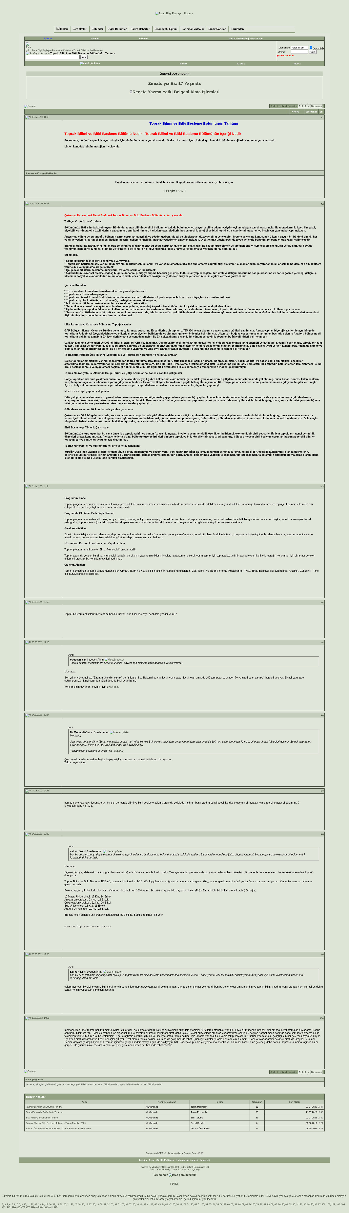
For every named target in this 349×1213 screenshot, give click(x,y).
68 (246, 1204)
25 (83, 1204)
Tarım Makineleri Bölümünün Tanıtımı (44, 1107)
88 (286, 1204)
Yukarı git (205, 1160)
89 (290, 1204)
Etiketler (143, 38)
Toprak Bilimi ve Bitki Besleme (88, 50)
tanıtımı (62, 1084)
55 (217, 1204)
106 (9, 1207)
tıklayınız (112, 686)
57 (225, 1204)
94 (308, 1204)
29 (97, 1204)
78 (257, 1204)
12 (32, 1204)
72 (119, 1204)
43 (156, 1204)
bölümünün (51, 1084)
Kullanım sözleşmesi (187, 1160)
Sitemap (94, 38)
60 (228, 1204)
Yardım (183, 63)
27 (90, 1204)
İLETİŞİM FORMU (174, 191)
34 (116, 1204)
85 (275, 1204)
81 (265, 1204)
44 (163, 1204)
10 (25, 1204)
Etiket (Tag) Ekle (34, 1079)
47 (170, 1204)
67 (36, 1204)
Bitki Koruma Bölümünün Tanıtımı (42, 1117)
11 (28, 1204)
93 (305, 1204)
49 (195, 1204)
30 (101, 1204)
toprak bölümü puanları (151, 1084)
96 (315, 1204)
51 (188, 1204)
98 (283, 1204)
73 (192, 1204)
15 (46, 1204)
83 (268, 1204)
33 (112, 1204)
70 (174, 1204)
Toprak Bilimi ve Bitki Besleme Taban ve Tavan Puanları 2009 (56, 1123)
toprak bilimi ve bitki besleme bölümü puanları (96, 1084)
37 (130, 1204)
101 (328, 1204)
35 (123, 1204)
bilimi (38, 1084)
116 (55, 1207)
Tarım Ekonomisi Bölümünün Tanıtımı (44, 1112)
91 (297, 1204)
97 (319, 1204)
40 (141, 1204)
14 (43, 1204)
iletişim (153, 1198)
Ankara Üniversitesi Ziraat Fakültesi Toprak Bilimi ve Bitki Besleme (58, 1128)
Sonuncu (316, 106)
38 (134, 1204)
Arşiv (151, 1160)
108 (23, 1207)
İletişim (143, 1160)
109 (28, 1207)
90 (294, 1204)
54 (206, 1204)
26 (86, 1204)
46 (166, 1204)
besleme (30, 1084)
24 (79, 1204)
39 (137, 1204)
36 (126, 1204)
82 (272, 1204)
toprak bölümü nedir (129, 1084)
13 (39, 1204)
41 (148, 1204)
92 (301, 1204)
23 (76, 1204)
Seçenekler (311, 111)
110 (13, 1207)
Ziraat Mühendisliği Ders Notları (246, 38)
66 (239, 1204)
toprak (70, 1084)
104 (343, 1204)
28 (94, 1204)
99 (145, 1204)
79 (261, 1204)
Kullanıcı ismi (284, 47)
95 (312, 1204)
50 (177, 1204)
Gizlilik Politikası (165, 1160)
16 (50, 1204)
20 (65, 1204)
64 (214, 1204)
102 (333, 1204)
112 (37, 1207)
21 (68, 1204)
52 (199, 1204)
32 (108, 1204)
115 (51, 1207)
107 (18, 1207)
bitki (43, 1084)
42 (152, 1204)
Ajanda (241, 63)
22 (72, 1204)
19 (61, 1204)
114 (46, 1207)
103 (338, 1204)
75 (254, 1204)
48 (181, 1204)
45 (159, 1204)
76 (250, 1204)
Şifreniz (281, 52)
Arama (297, 63)
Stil (321, 111)
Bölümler (66, 50)
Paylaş (295, 111)
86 (279, 1204)
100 (323, 1204)
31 (105, 1204)
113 (41, 1207)
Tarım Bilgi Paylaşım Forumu (46, 50)
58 (232, 1204)
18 (57, 1204)
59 (235, 1204)
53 (203, 1204)
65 (210, 1204)
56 (221, 1204)
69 (243, 1204)
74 (185, 1204)
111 (32, 1207)
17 (54, 1204)
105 (4, 1207)
